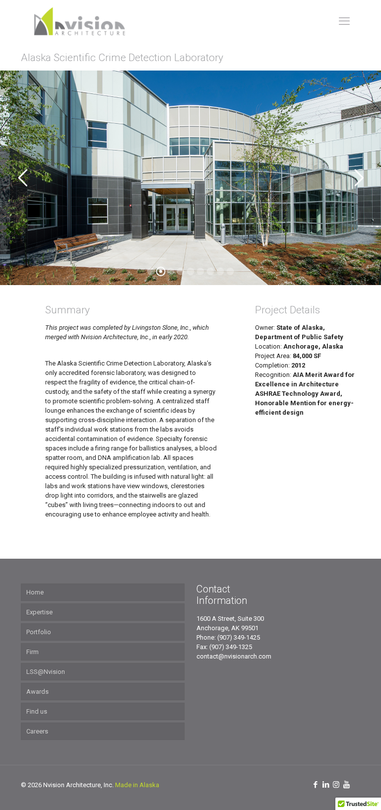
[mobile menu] (344, 21)
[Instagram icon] (336, 784)
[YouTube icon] (346, 784)
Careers (37, 731)
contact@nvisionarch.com (233, 656)
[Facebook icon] (315, 784)
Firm (32, 652)
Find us (36, 711)
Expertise (39, 612)
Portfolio (38, 632)
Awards (37, 691)
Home (35, 592)
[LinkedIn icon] (325, 784)
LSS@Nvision (45, 671)
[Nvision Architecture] (79, 21)
